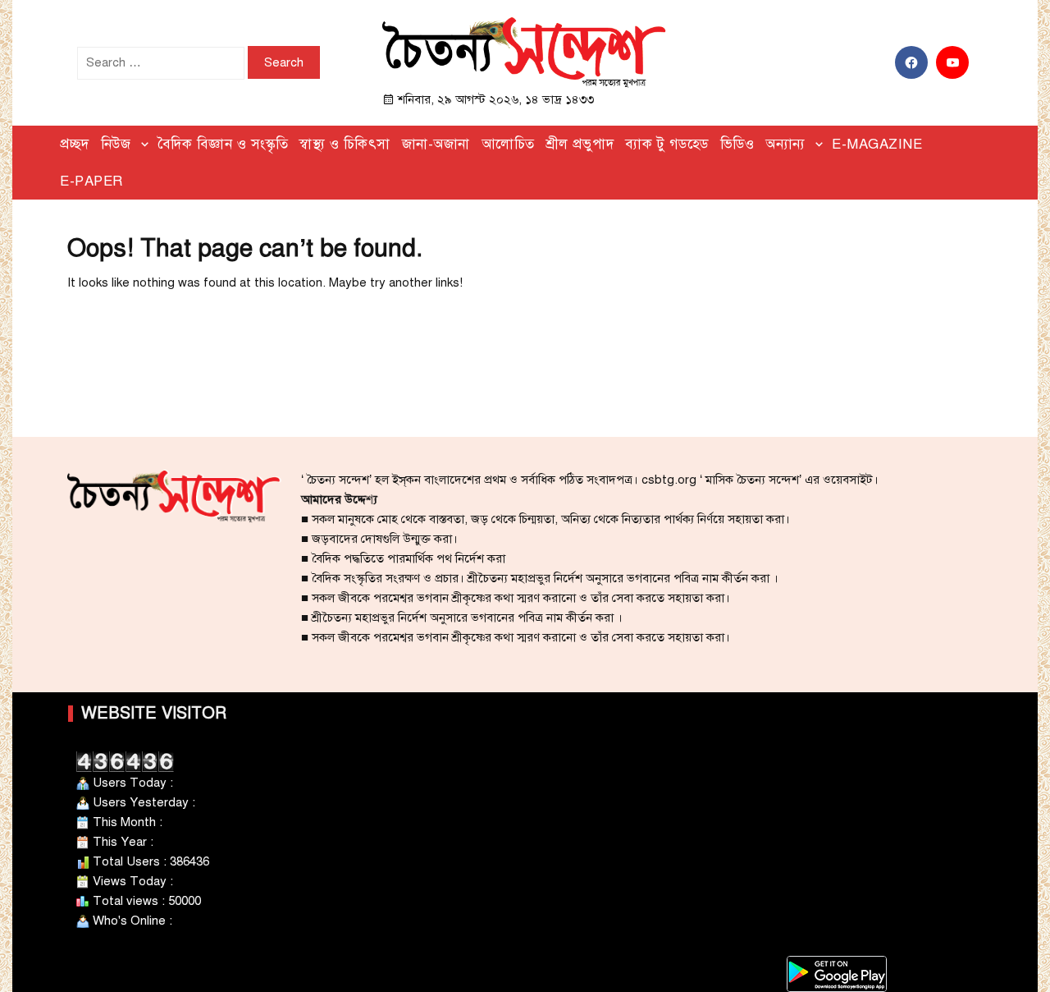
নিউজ (116, 144)
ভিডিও (737, 144)
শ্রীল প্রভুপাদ (580, 144)
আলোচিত (508, 144)
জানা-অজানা (436, 144)
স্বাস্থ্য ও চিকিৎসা (344, 144)
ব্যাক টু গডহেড (667, 144)
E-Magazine (877, 144)
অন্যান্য (785, 144)
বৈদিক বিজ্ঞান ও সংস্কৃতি (223, 144)
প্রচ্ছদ (74, 144)
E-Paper (91, 181)
